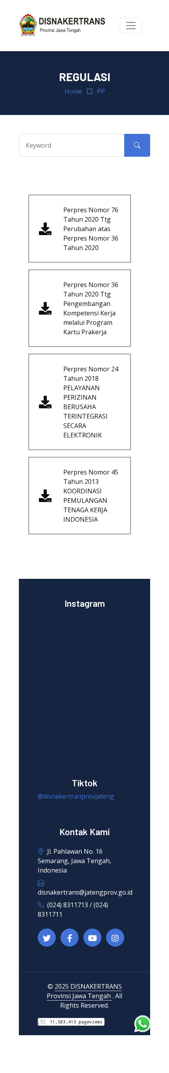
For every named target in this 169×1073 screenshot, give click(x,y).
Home (73, 91)
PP (101, 91)
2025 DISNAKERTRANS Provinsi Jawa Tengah (84, 991)
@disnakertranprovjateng (76, 796)
